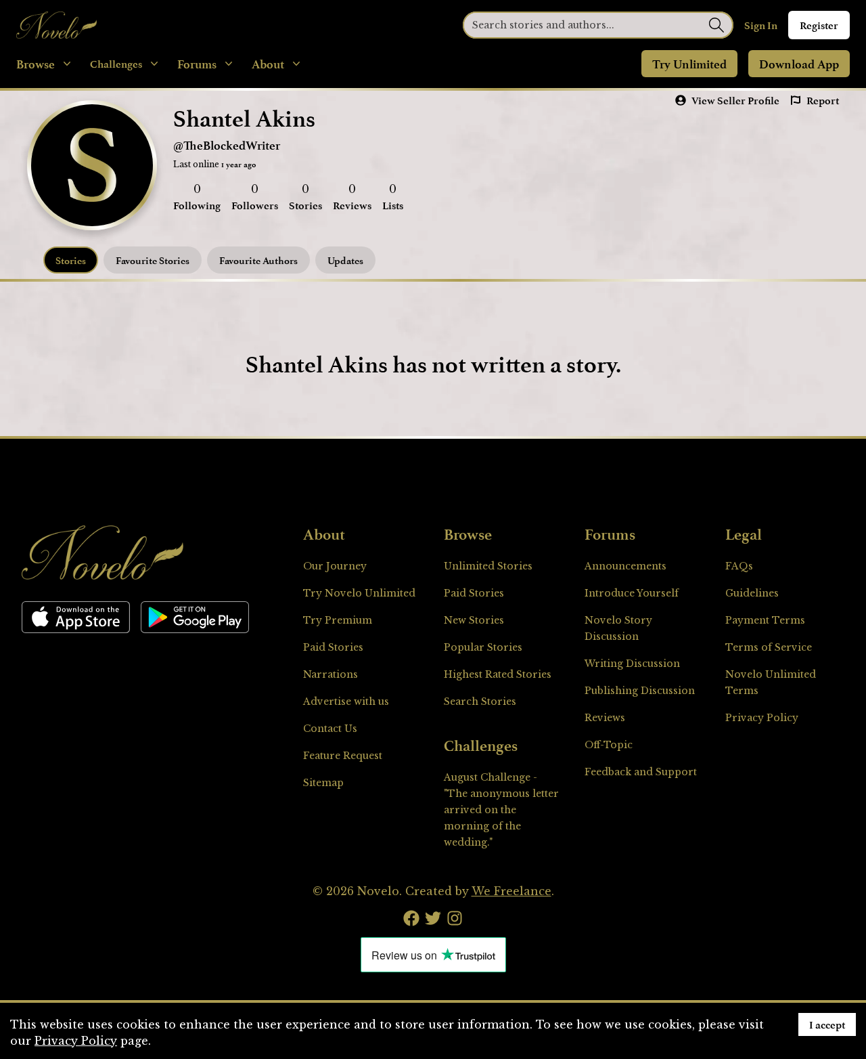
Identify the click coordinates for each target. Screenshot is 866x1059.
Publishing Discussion (640, 691)
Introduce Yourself (632, 593)
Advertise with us (346, 701)
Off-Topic (609, 745)
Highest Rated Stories (497, 674)
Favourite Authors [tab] (258, 260)
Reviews (605, 718)
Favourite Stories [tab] (152, 260)
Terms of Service (768, 647)
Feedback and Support (641, 772)
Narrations (330, 674)
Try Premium (337, 620)
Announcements (625, 566)
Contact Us (330, 728)
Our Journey (335, 566)
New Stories (474, 620)
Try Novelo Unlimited (359, 593)
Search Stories (480, 701)
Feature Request (342, 756)
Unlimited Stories (488, 566)
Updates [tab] (345, 260)
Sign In (760, 25)
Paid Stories (333, 647)
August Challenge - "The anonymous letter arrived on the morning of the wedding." (501, 809)
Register (819, 25)
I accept (827, 1024)
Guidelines (752, 593)
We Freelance (511, 891)
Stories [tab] (70, 260)
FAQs (739, 566)
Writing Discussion (632, 663)
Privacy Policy (761, 718)
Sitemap (323, 783)
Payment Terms (765, 620)
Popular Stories (483, 647)
